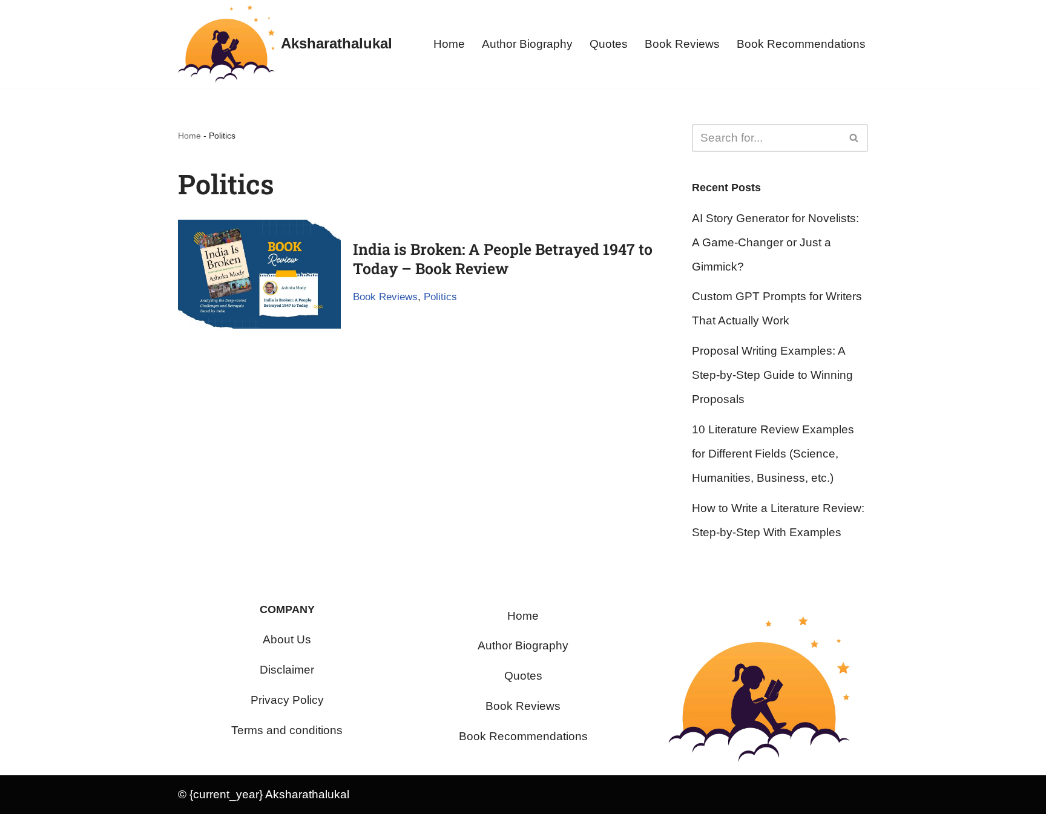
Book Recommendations (801, 44)
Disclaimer (287, 669)
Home (449, 44)
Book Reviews (682, 44)
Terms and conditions (287, 730)
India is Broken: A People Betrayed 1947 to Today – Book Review (503, 259)
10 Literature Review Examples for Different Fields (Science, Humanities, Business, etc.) (773, 453)
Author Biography (527, 44)
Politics (440, 297)
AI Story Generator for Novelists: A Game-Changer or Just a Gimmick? (775, 242)
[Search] (854, 138)
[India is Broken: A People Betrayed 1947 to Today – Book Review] (259, 274)
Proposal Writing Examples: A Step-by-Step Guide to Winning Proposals (772, 374)
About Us (287, 639)
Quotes (609, 44)
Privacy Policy (287, 700)
